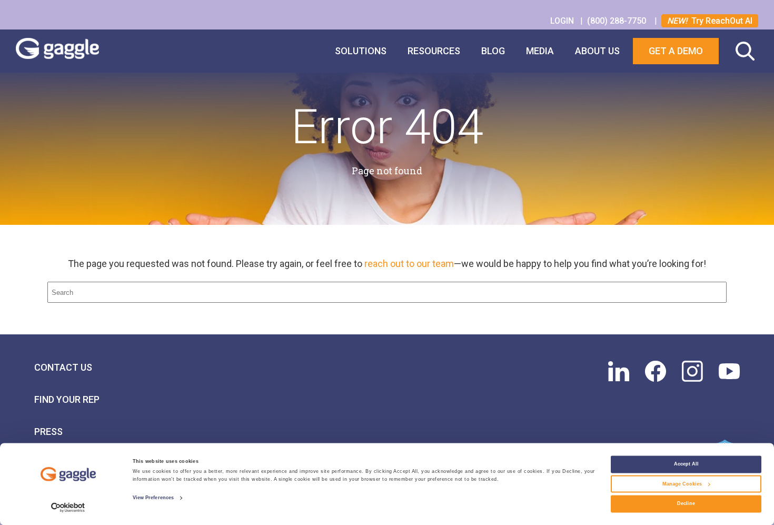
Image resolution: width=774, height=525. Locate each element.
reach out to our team (409, 263)
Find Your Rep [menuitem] (67, 399)
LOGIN (563, 21)
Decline (686, 504)
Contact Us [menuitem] (63, 367)
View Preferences (153, 498)
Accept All (686, 464)
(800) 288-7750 (617, 21)
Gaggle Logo (68, 51)
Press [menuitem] (48, 431)
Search (745, 51)
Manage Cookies (682, 484)
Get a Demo (676, 50)
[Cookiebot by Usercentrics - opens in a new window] (68, 507)
